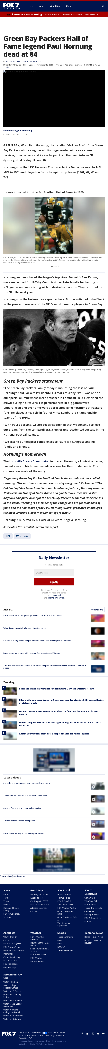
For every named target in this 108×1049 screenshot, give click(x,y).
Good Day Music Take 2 (67, 918)
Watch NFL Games (12, 982)
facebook (82, 1033)
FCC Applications (11, 964)
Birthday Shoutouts (39, 894)
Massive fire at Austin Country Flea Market (22, 808)
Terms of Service (56, 597)
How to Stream (64, 894)
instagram (93, 1033)
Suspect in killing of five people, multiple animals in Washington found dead (37, 640)
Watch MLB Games (12, 991)
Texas (6, 901)
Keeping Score (36, 897)
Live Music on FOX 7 (39, 904)
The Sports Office (65, 904)
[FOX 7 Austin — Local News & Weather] (12, 6)
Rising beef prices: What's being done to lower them (26, 783)
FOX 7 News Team (12, 947)
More (69, 6)
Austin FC (61, 940)
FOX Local (63, 890)
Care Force (89, 911)
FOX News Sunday (11, 913)
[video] (98, 786)
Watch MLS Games (12, 1019)
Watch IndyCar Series (13, 1000)
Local (5, 894)
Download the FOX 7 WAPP (39, 944)
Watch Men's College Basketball (12, 1005)
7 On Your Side (91, 901)
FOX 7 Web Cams (38, 954)
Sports (61, 933)
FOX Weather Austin (66, 908)
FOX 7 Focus (90, 904)
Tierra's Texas (63, 897)
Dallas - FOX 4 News (93, 937)
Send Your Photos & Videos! (39, 950)
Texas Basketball (65, 950)
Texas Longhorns (65, 937)
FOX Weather (36, 958)
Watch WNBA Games (13, 1015)
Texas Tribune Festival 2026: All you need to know (25, 795)
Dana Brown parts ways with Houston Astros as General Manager (32, 653)
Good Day (36, 890)
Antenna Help (9, 967)
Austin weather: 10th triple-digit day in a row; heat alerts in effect (32, 615)
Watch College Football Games (10, 986)
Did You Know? (37, 961)
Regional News (93, 933)
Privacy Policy (57, 595)
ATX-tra (87, 921)
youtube (98, 1033)
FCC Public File (10, 960)
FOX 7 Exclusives (90, 892)
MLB (59, 943)
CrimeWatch (89, 897)
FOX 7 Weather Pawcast (37, 938)
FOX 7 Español (64, 901)
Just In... (8, 609)
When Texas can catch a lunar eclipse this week (24, 628)
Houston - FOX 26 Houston (92, 941)
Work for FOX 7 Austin (13, 950)
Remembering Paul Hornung (17, 130)
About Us (9, 933)
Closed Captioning (11, 957)
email (103, 1033)
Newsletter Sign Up (12, 943)
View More (97, 609)
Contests (34, 911)
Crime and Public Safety (11, 909)
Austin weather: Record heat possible (20, 820)
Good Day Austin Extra (65, 912)
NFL (24, 65)
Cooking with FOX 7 (39, 901)
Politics (6, 904)
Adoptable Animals (38, 908)
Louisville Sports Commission (29, 461)
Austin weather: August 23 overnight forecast (23, 833)
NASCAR (61, 947)
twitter (87, 1033)
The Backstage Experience (64, 924)
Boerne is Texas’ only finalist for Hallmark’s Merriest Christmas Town (56, 688)
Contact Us (8, 940)
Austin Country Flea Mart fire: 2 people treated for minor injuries (54, 733)
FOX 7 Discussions (92, 918)
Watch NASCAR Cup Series (12, 995)
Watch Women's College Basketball (11, 1011)
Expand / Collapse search (103, 6)
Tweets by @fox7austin (12, 876)
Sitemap (7, 917)
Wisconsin (22, 536)
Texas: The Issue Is (93, 908)
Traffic (6, 897)
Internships (8, 953)
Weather (35, 933)
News (6, 890)
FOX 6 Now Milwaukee (12, 65)
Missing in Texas (91, 914)
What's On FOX (10, 937)
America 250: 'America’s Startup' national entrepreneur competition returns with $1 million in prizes (44, 666)
